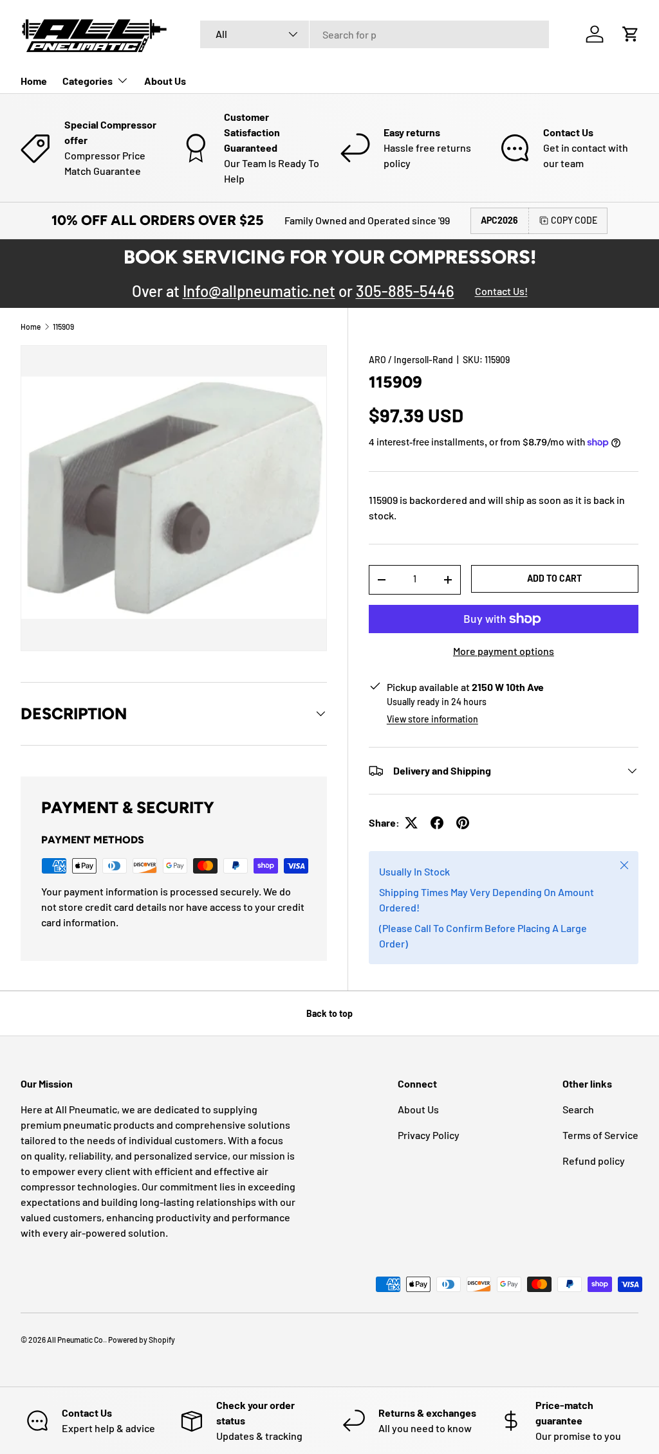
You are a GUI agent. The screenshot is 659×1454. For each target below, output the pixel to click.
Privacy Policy (428, 1135)
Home (34, 81)
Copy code (574, 220)
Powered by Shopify (141, 1339)
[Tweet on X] (411, 823)
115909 (63, 326)
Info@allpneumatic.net (259, 291)
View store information (432, 719)
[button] (631, 34)
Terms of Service (600, 1135)
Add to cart (554, 578)
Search (578, 1109)
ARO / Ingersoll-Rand (411, 359)
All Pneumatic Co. (76, 1339)
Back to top (329, 1013)
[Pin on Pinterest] (463, 823)
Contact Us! (501, 291)
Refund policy (593, 1160)
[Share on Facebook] (437, 823)
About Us (165, 81)
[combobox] (374, 34)
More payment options (503, 651)
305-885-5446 (405, 291)
